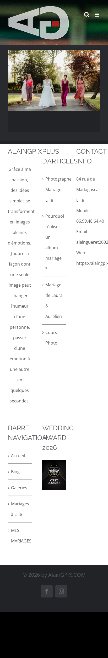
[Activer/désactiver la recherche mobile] (86, 14)
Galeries (19, 488)
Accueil (18, 455)
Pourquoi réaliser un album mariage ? (54, 242)
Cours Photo (51, 338)
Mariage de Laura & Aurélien (54, 300)
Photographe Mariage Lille (54, 189)
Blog (15, 472)
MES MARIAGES (20, 535)
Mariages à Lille (20, 509)
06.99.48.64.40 (90, 221)
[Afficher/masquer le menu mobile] (97, 14)
